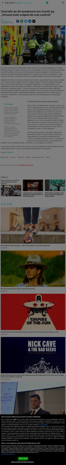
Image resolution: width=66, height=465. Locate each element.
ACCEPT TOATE (23, 458)
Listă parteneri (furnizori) (8, 454)
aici (61, 433)
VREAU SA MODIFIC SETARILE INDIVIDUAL (22, 462)
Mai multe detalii (43, 424)
